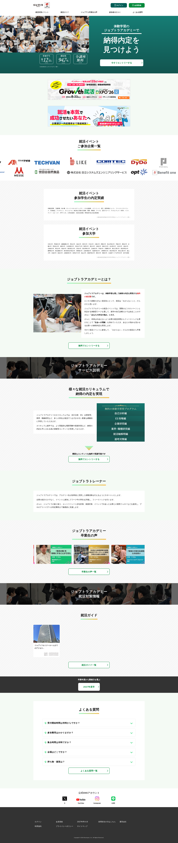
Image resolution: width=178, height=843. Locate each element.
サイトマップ (82, 826)
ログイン (119, 5)
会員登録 (137, 5)
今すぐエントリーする (121, 63)
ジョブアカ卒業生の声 (89, 12)
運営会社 (123, 822)
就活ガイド (65, 12)
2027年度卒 (89, 687)
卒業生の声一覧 (89, 572)
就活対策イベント (42, 12)
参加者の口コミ (115, 12)
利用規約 (38, 826)
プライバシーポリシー (64, 826)
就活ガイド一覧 (89, 665)
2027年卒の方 (82, 822)
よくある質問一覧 (89, 771)
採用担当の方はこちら (107, 822)
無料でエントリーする (89, 345)
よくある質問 (138, 12)
